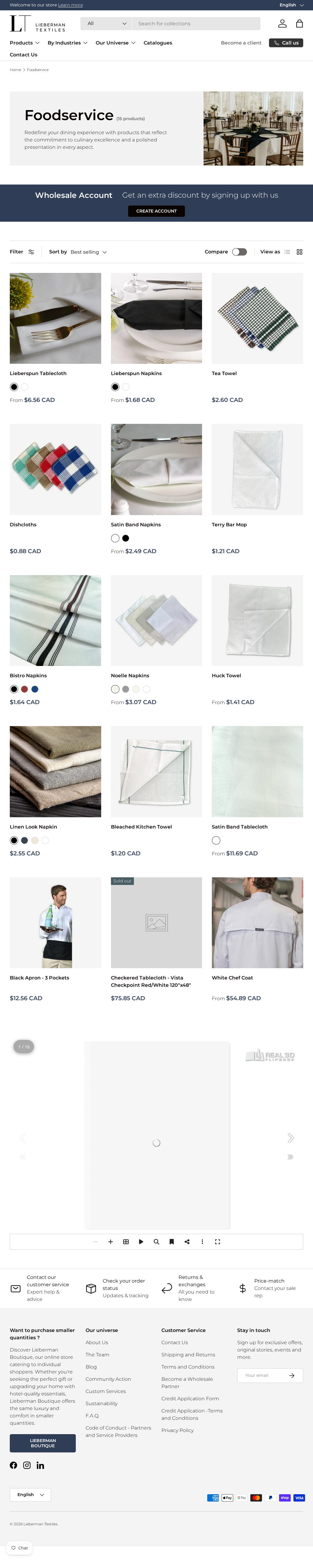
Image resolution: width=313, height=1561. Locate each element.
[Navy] (35, 689)
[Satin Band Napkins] (156, 469)
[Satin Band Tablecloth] (257, 771)
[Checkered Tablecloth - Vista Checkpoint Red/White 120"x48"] (156, 922)
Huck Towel (226, 675)
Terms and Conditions (188, 1367)
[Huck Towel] (257, 620)
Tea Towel (224, 373)
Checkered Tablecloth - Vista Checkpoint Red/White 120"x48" (151, 981)
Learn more (70, 5)
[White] (24, 387)
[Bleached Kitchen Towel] (156, 771)
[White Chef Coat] (257, 922)
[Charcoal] (24, 840)
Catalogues (158, 43)
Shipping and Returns (188, 1355)
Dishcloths (23, 525)
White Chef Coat (232, 978)
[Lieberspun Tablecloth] (55, 318)
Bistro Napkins (28, 675)
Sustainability (101, 1403)
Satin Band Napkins (136, 525)
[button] (299, 23)
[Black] (125, 538)
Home (15, 70)
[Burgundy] (24, 689)
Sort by (58, 252)
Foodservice (38, 70)
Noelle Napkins (130, 675)
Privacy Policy (177, 1430)
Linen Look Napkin (33, 827)
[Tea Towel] (257, 318)
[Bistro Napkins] (55, 620)
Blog (91, 1367)
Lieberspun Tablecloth (38, 373)
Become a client (241, 43)
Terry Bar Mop (229, 525)
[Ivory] (136, 689)
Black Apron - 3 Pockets (39, 978)
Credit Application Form (190, 1399)
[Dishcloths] (55, 469)
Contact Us (23, 55)
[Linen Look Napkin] (55, 771)
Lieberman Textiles (40, 1524)
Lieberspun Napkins (136, 373)
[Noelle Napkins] (156, 620)
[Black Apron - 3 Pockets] (55, 922)
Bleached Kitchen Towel (141, 827)
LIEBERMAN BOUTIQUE (43, 1443)
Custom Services (106, 1391)
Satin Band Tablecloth (240, 827)
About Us (97, 1342)
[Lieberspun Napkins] (156, 318)
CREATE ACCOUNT (156, 211)
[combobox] (170, 23)
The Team (97, 1355)
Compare (216, 252)
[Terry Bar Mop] (257, 469)
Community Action (108, 1379)
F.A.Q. (92, 1416)
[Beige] (35, 840)
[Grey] (125, 689)
